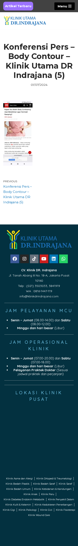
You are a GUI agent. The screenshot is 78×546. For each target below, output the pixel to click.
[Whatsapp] (63, 258)
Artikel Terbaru (18, 6)
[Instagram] (24, 258)
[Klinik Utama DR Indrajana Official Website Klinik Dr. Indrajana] (25, 20)
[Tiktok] (34, 258)
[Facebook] (14, 258)
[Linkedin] (53, 258)
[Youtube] (44, 258)
